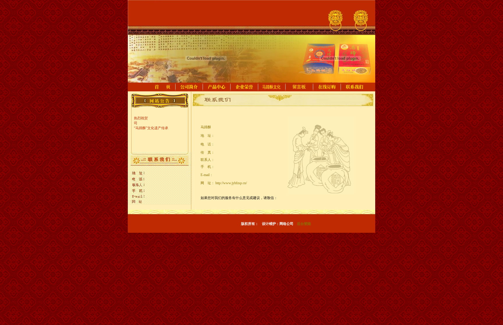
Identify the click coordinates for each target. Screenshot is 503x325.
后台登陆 (304, 224)
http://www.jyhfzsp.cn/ (231, 183)
